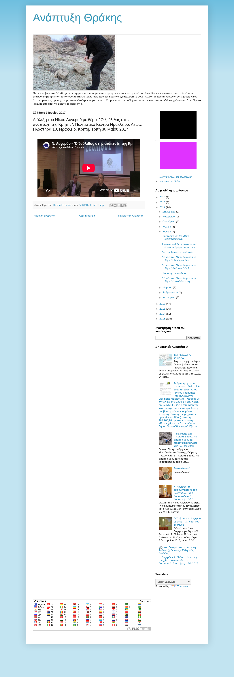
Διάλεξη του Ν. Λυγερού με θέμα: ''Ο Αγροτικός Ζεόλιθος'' (187, 521)
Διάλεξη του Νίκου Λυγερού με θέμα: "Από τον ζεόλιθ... (179, 267)
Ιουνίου (167, 231)
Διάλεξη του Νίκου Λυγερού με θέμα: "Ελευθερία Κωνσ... (179, 258)
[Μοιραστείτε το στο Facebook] (122, 205)
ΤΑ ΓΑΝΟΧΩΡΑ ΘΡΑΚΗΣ (182, 356)
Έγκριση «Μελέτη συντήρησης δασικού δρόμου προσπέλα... (180, 245)
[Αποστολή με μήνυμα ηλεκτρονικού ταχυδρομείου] (111, 205)
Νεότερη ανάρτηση (44, 215)
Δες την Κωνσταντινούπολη (177, 252)
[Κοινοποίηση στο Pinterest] (125, 205)
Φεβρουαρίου (171, 292)
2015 (162, 308)
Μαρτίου (168, 287)
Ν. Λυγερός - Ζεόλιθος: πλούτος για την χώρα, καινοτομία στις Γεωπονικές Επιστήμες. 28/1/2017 (179, 560)
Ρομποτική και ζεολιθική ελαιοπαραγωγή (175, 237)
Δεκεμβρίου (169, 211)
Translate (182, 586)
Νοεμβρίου (169, 216)
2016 (162, 303)
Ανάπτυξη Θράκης (77, 18)
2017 (162, 207)
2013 (162, 318)
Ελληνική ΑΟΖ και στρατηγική (175, 176)
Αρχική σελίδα (87, 215)
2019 (162, 197)
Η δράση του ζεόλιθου (174, 273)
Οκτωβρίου (169, 221)
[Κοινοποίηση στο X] (118, 205)
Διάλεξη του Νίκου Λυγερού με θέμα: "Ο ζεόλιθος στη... (179, 280)
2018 (162, 202)
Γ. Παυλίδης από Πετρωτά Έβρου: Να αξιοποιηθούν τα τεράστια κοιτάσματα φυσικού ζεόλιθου (185, 439)
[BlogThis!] (115, 205)
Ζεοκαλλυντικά (182, 468)
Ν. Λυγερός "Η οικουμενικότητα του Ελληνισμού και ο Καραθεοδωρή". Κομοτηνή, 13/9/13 (185, 492)
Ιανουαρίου (169, 297)
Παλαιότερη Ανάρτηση (131, 215)
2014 (162, 313)
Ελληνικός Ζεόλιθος (170, 181)
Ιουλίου (167, 226)
